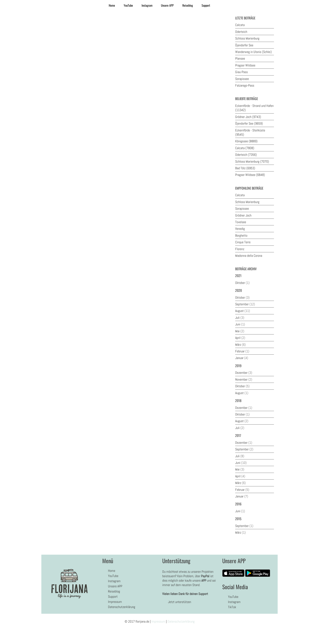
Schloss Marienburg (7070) (252, 161)
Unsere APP (167, 5)
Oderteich (241, 32)
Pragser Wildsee (245, 65)
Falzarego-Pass (244, 85)
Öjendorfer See (244, 45)
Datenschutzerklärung (121, 607)
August (242, 311)
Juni (240, 324)
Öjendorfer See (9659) (249, 123)
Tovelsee (240, 222)
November (243, 379)
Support (206, 5)
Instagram (147, 5)
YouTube (128, 5)
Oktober (242, 283)
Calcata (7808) (244, 148)
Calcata (240, 25)
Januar (241, 358)
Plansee (240, 58)
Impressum (115, 602)
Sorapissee (242, 79)
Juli (239, 317)
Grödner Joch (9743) (248, 117)
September (245, 304)
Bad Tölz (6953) (245, 168)
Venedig (240, 228)
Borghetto (241, 235)
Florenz (239, 249)
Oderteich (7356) (246, 154)
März (240, 344)
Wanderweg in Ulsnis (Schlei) (253, 52)
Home (112, 5)
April (240, 338)
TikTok (232, 607)
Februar (242, 351)
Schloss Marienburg (247, 38)
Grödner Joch (243, 215)
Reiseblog (187, 5)
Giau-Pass (241, 72)
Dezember (243, 372)
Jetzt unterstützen (179, 602)
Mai (239, 331)
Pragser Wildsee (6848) (250, 175)
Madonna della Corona (248, 255)
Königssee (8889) (246, 141)
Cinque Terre (243, 242)
